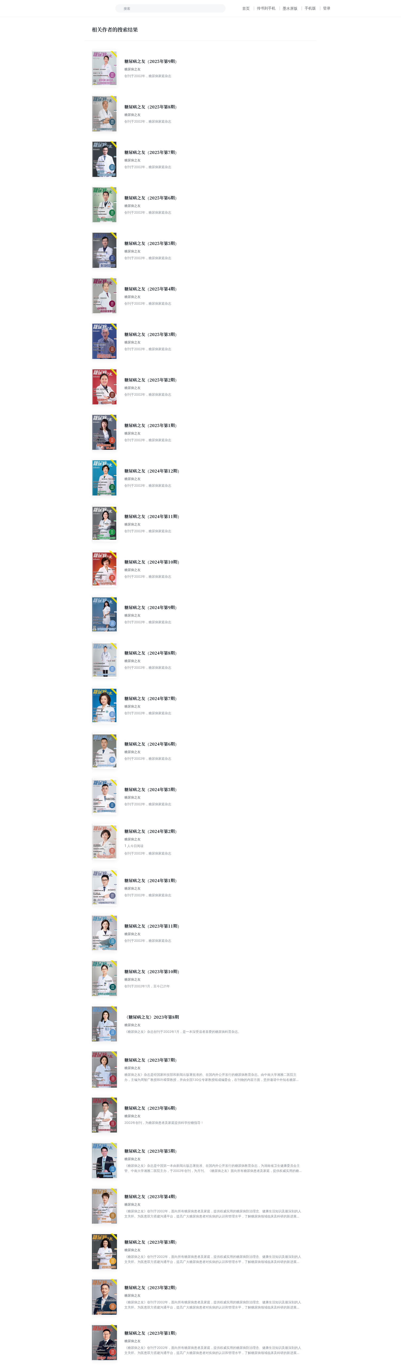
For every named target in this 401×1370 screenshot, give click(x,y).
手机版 (310, 8)
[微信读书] (86, 8)
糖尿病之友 (132, 69)
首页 (246, 8)
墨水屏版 (290, 8)
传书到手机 (266, 8)
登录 (326, 8)
